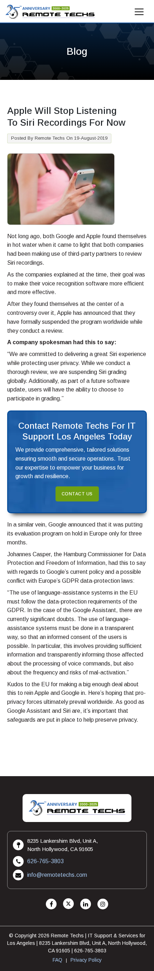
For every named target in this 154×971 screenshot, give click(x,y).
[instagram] (103, 904)
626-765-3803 (45, 861)
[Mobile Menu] (139, 13)
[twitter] (68, 904)
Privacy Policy (86, 960)
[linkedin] (86, 904)
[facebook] (51, 904)
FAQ (57, 960)
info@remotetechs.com (57, 875)
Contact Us (77, 493)
